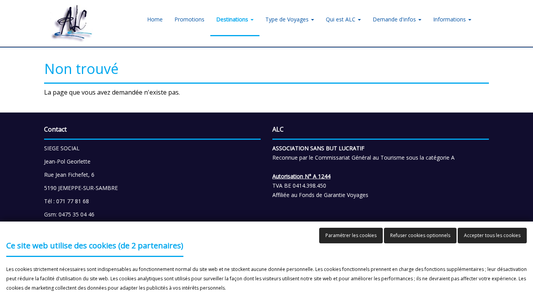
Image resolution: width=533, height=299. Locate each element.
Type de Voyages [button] (287, 19)
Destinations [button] (233, 19)
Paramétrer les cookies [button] (351, 235)
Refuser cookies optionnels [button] (420, 235)
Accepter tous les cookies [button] (492, 235)
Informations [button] (450, 19)
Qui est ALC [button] (341, 19)
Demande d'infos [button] (395, 19)
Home (155, 19)
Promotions (189, 19)
